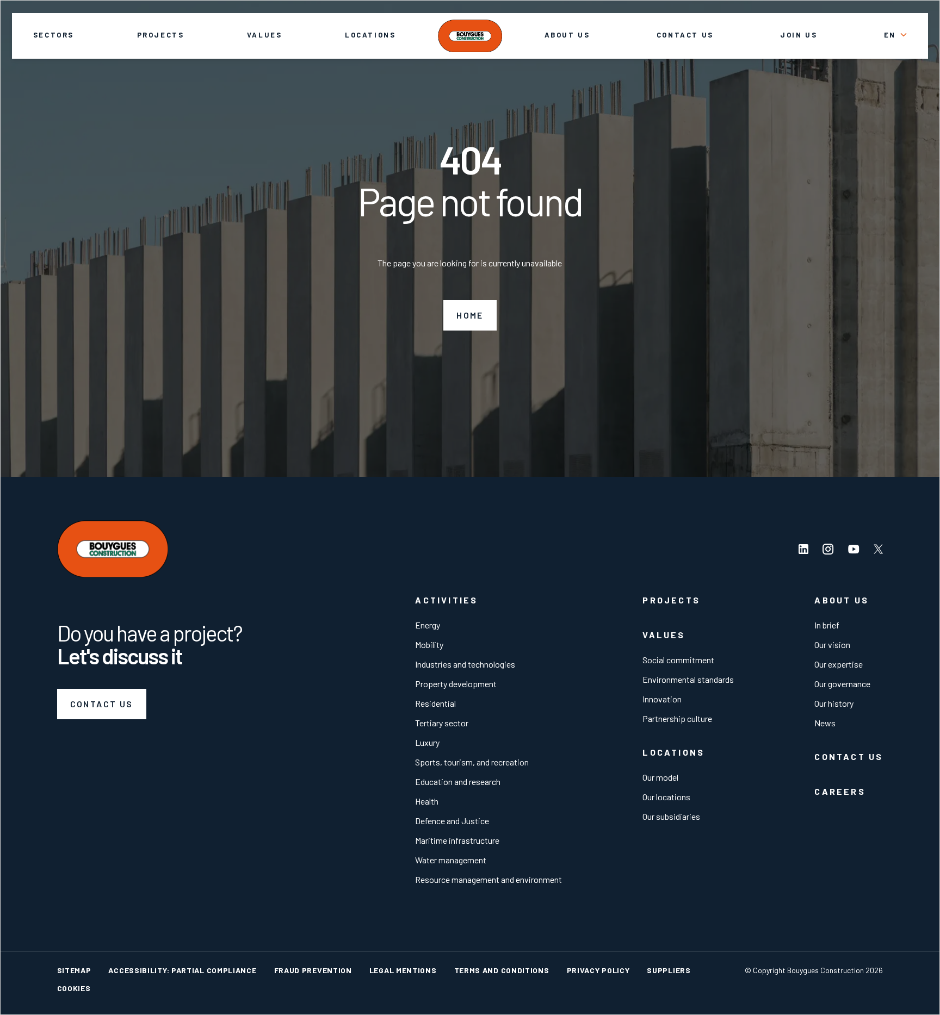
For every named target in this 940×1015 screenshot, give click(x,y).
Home (470, 315)
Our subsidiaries (671, 816)
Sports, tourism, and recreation (472, 762)
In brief (826, 625)
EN (890, 34)
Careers (839, 791)
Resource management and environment (488, 879)
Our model (660, 777)
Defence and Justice (452, 820)
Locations (370, 34)
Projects (160, 34)
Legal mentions (403, 970)
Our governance (842, 683)
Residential (435, 703)
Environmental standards (688, 679)
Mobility (429, 644)
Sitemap (74, 970)
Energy (427, 625)
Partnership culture (677, 718)
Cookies (74, 988)
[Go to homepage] (470, 36)
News (825, 723)
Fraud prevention (313, 970)
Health (426, 801)
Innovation (662, 699)
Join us (798, 34)
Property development (456, 683)
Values (264, 34)
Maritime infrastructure (457, 840)
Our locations (666, 797)
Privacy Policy (598, 970)
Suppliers (668, 970)
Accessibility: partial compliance (182, 970)
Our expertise (838, 664)
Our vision (832, 644)
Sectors (53, 34)
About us (567, 34)
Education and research (457, 781)
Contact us (685, 34)
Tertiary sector (441, 723)
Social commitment (678, 660)
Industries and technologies (465, 664)
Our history (834, 703)
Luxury (427, 742)
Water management (450, 860)
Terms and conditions (501, 970)
